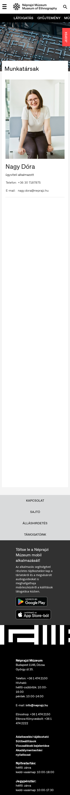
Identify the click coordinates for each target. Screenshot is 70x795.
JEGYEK (66, 37)
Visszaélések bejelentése (32, 746)
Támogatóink (35, 534)
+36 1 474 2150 (40, 714)
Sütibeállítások (26, 741)
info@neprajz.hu (37, 705)
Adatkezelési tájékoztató (32, 737)
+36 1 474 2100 (37, 678)
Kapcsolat (35, 500)
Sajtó (35, 512)
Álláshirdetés (35, 523)
